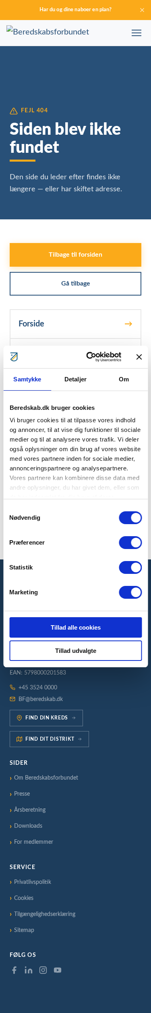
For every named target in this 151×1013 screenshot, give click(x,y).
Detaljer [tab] (75, 379)
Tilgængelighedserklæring (44, 914)
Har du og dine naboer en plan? (75, 9)
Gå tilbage (75, 283)
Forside (31, 324)
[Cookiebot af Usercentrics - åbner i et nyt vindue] (90, 357)
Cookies (23, 898)
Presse (22, 794)
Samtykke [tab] (27, 379)
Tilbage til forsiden (75, 254)
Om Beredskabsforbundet (46, 778)
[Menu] (136, 32)
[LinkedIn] (28, 970)
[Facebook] (14, 970)
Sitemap (24, 930)
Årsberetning (30, 810)
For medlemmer (33, 842)
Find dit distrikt (49, 739)
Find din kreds (46, 717)
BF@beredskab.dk (41, 699)
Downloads (28, 826)
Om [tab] (124, 379)
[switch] (130, 542)
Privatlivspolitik (32, 882)
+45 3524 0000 (38, 688)
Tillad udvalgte (75, 650)
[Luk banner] (139, 357)
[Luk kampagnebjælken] (142, 10)
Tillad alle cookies (76, 627)
